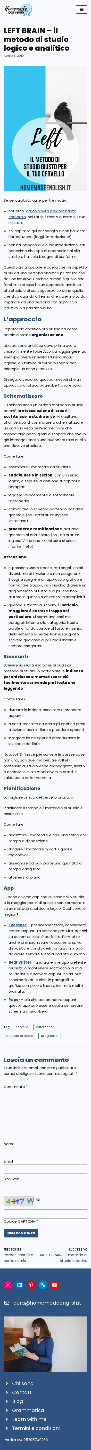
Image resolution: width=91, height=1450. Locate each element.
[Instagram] (8, 1285)
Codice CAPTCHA (19, 1221)
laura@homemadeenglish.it (46, 1302)
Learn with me (29, 1419)
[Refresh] (38, 1198)
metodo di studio (19, 1036)
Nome (9, 1143)
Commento (16, 1086)
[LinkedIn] (19, 1285)
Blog (17, 1401)
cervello (22, 1027)
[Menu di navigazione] (81, 9)
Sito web (11, 1178)
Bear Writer (19, 962)
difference (44, 1027)
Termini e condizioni (36, 1428)
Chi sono (22, 1383)
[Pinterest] (31, 1285)
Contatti (22, 1392)
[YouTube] (54, 1285)
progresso (49, 1036)
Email (8, 1161)
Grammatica (28, 1410)
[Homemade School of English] (18, 9)
